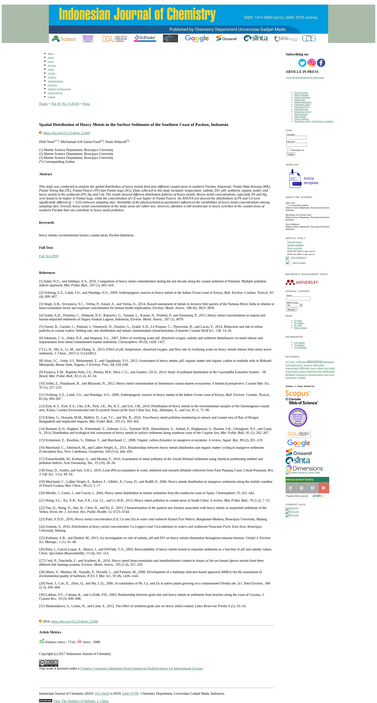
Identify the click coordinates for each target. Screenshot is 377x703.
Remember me (297, 150)
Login (51, 61)
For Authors (299, 345)
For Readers (299, 342)
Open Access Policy (303, 111)
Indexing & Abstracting (59, 89)
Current (51, 73)
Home (50, 53)
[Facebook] (321, 66)
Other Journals (300, 328)
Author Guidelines (302, 97)
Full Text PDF (49, 256)
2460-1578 (129, 693)
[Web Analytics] (45, 701)
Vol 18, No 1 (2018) (65, 104)
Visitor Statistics (301, 119)
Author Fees (299, 99)
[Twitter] (302, 66)
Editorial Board (301, 109)
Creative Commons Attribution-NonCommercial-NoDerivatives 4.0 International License (141, 668)
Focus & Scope (301, 92)
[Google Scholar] (298, 446)
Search (51, 69)
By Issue (298, 320)
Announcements (55, 81)
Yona (86, 104)
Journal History (55, 93)
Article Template (301, 95)
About (51, 57)
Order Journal (300, 116)
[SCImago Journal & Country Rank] (303, 472)
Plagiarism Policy (302, 107)
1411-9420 (101, 693)
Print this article (294, 242)
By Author (298, 323)
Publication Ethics (302, 104)
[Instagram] (311, 66)
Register (52, 65)
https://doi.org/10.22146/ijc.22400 (66, 133)
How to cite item (294, 248)
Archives (52, 77)
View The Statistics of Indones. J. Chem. (81, 701)
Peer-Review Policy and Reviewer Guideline (313, 121)
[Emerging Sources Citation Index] (298, 429)
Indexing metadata (295, 245)
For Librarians (300, 347)
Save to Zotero (299, 262)
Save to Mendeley (299, 257)
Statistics (52, 85)
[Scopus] (298, 396)
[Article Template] (302, 188)
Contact (51, 97)
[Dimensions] (304, 470)
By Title (298, 325)
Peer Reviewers (301, 114)
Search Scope (292, 302)
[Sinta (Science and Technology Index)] (298, 464)
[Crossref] (299, 456)
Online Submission (302, 102)
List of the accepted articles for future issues (305, 77)
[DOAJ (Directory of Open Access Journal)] (298, 438)
